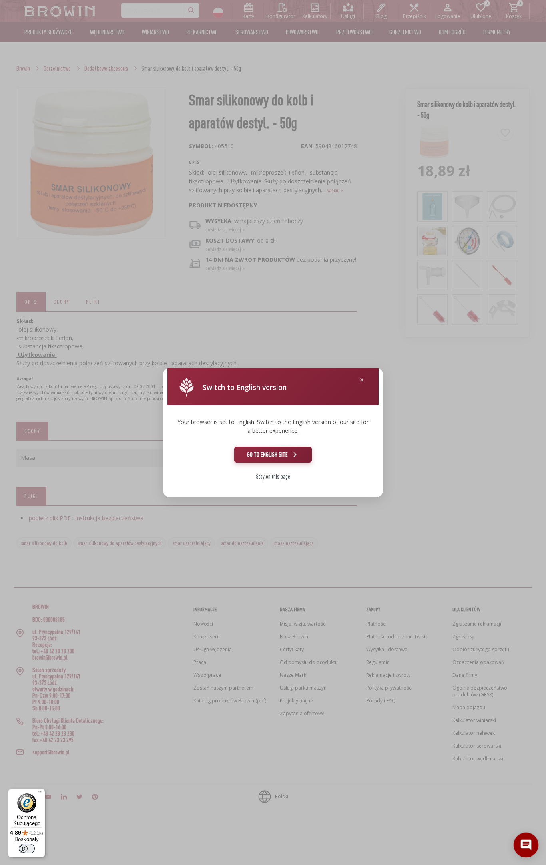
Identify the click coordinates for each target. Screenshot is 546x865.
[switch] (27, 848)
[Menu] (40, 794)
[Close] (362, 380)
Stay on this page (273, 476)
